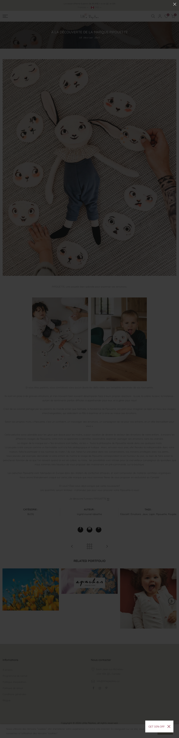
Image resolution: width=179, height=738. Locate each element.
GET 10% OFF (156, 726)
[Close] (168, 726)
